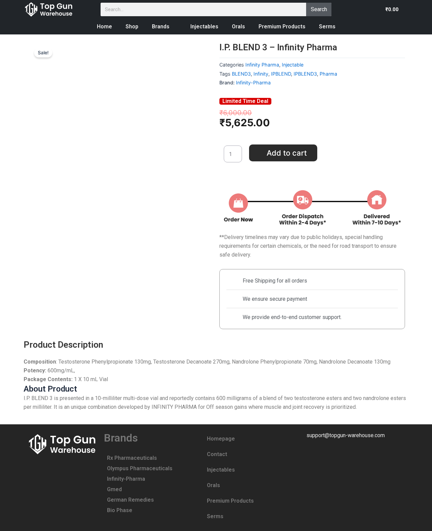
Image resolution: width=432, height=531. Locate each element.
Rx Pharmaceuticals (132, 458)
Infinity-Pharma (253, 82)
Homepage (221, 438)
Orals (238, 26)
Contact (217, 454)
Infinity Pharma (262, 65)
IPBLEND (281, 74)
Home (104, 26)
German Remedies (130, 500)
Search (319, 9)
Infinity (260, 74)
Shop (132, 26)
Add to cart (287, 153)
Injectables (204, 26)
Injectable (292, 65)
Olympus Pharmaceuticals (139, 468)
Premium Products (282, 26)
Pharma (328, 74)
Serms (327, 26)
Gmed (114, 489)
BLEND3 (241, 74)
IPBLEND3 (305, 74)
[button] (396, 9)
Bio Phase (119, 510)
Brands (160, 26)
